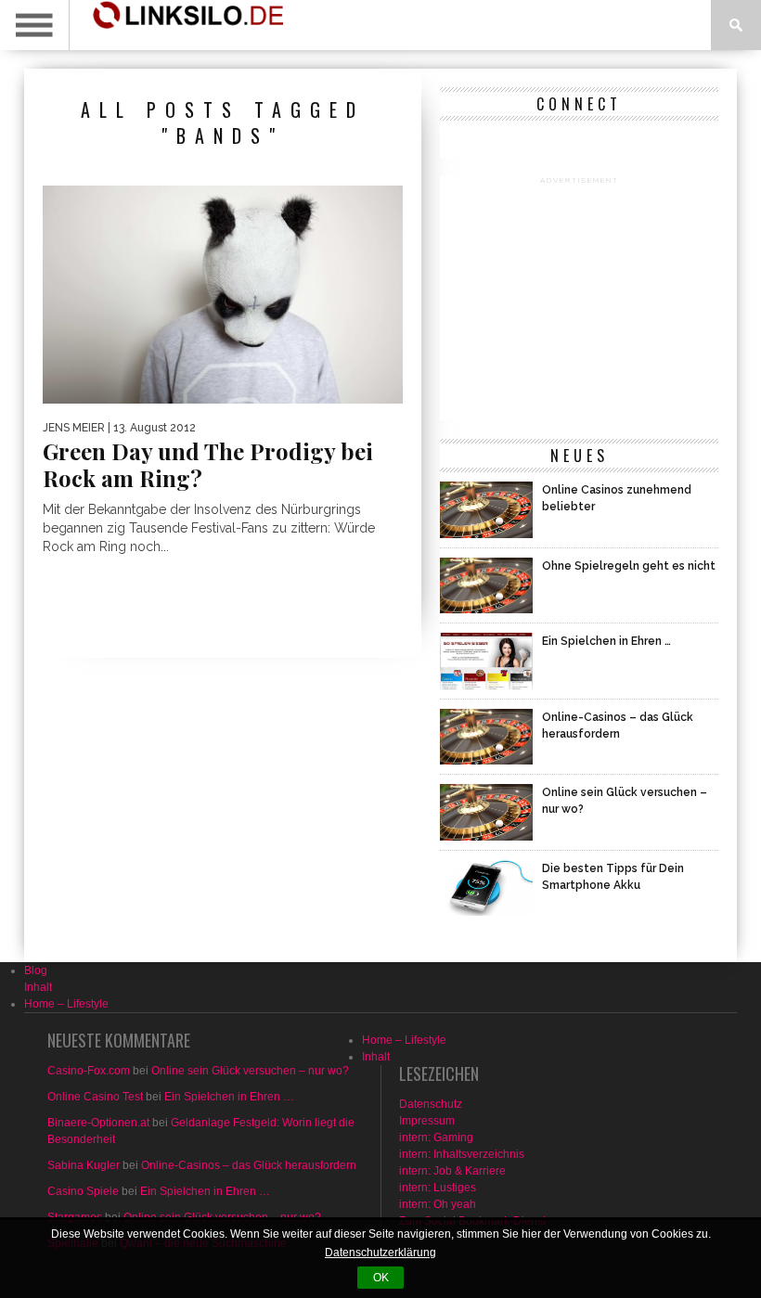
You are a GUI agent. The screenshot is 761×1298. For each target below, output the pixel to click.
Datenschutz (430, 1104)
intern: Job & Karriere (452, 1170)
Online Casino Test (95, 1096)
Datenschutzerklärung (380, 1252)
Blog (35, 970)
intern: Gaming (436, 1137)
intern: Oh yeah (437, 1204)
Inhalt (38, 987)
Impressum (427, 1120)
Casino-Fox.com (88, 1070)
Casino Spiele (83, 1191)
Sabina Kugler (83, 1165)
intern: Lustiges (437, 1187)
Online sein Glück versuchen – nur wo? (250, 1070)
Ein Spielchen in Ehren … (229, 1096)
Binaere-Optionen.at (98, 1122)
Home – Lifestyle (66, 1003)
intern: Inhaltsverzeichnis (461, 1154)
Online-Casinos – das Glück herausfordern (248, 1165)
